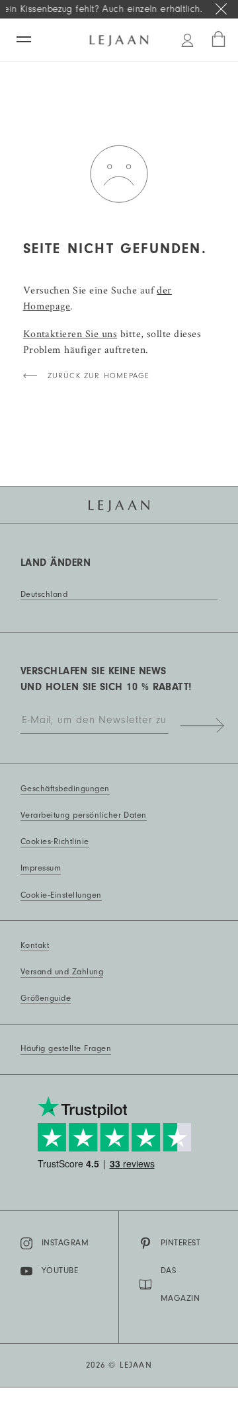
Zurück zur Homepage (99, 375)
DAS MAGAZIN (180, 1284)
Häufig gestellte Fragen (65, 1048)
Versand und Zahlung (61, 971)
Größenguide (45, 998)
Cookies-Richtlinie (54, 841)
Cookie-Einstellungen (61, 895)
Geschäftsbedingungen (65, 788)
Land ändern (55, 562)
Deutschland (43, 594)
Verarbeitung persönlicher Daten (83, 815)
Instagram (65, 1242)
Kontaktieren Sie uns (70, 333)
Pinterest (180, 1242)
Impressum (40, 868)
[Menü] (24, 39)
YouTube (60, 1270)
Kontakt (34, 945)
